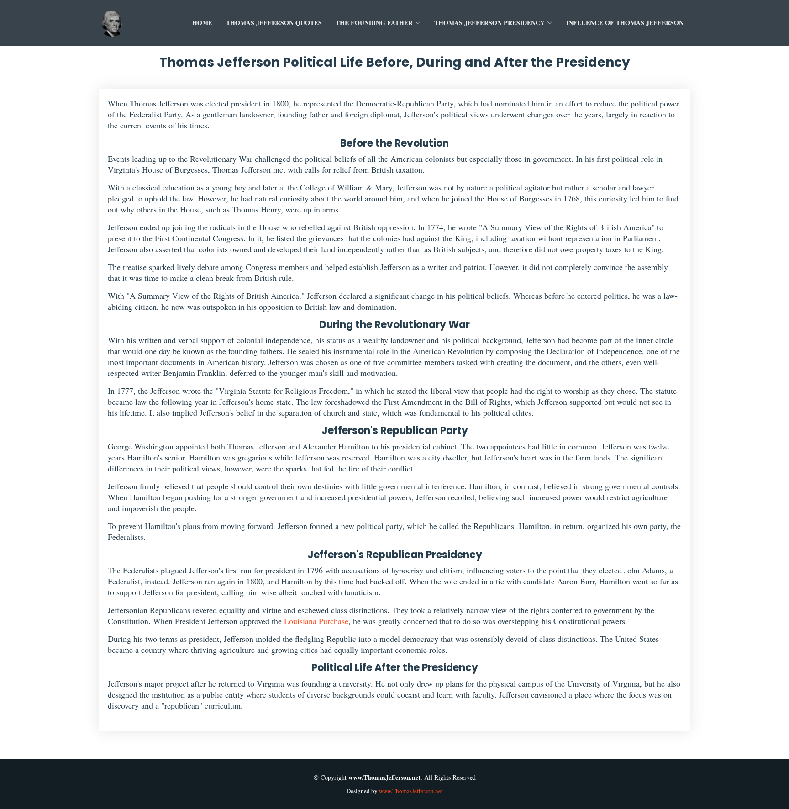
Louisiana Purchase (316, 620)
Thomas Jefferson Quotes (274, 22)
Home (202, 22)
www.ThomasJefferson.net (411, 791)
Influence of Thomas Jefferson (625, 22)
